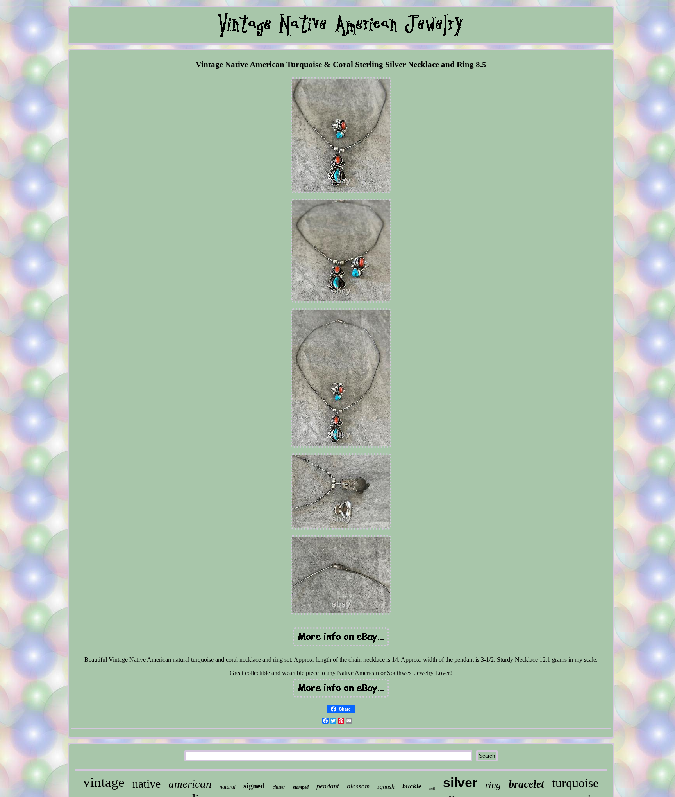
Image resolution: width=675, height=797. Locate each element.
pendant (327, 786)
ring (493, 785)
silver (460, 782)
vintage (104, 782)
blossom (358, 786)
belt (432, 788)
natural (228, 787)
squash (386, 786)
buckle (411, 786)
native (146, 783)
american (190, 783)
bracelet (526, 784)
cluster (279, 787)
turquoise (575, 783)
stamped (301, 787)
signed (254, 785)
